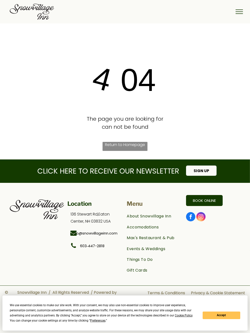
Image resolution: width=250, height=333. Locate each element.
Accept (221, 315)
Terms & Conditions (166, 293)
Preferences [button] (97, 320)
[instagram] (201, 217)
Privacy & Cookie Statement (218, 293)
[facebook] (190, 217)
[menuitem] (154, 216)
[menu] (239, 11)
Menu (135, 203)
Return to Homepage (125, 144)
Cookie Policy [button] (183, 315)
